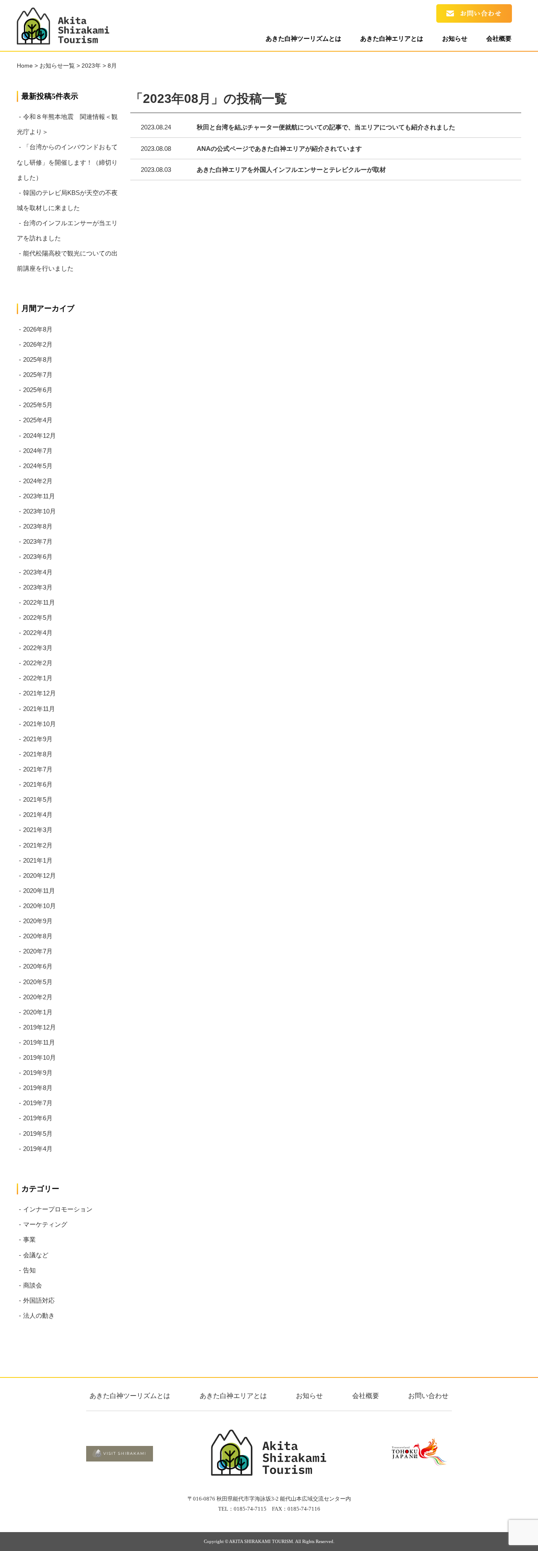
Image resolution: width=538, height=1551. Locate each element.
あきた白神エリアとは (391, 38)
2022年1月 (38, 678)
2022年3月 (38, 647)
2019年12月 (39, 1027)
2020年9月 (38, 920)
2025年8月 (38, 359)
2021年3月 (38, 829)
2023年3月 (38, 587)
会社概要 (499, 38)
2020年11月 (39, 890)
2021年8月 (38, 754)
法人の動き (39, 1315)
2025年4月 (38, 420)
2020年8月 (38, 936)
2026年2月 (38, 344)
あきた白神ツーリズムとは (303, 38)
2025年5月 (38, 404)
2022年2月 (38, 662)
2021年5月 (38, 799)
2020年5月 (38, 981)
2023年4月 (38, 572)
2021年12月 (39, 693)
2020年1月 (38, 1012)
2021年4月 (38, 814)
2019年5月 (38, 1133)
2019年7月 (38, 1102)
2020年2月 (38, 997)
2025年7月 (38, 374)
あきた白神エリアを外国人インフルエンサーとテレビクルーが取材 (291, 169)
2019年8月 (38, 1087)
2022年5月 (38, 617)
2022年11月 (39, 602)
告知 (29, 1270)
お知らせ (454, 38)
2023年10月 (39, 511)
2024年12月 (39, 435)
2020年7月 (38, 951)
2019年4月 (38, 1148)
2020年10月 (39, 905)
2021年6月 (38, 784)
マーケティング (45, 1224)
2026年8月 (38, 329)
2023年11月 (39, 496)
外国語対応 (39, 1300)
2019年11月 (39, 1042)
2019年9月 (38, 1072)
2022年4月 (38, 632)
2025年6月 (38, 389)
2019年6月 (38, 1118)
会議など (35, 1255)
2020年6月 (38, 966)
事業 (29, 1239)
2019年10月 (39, 1057)
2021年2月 (38, 845)
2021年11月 (39, 708)
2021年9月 (38, 739)
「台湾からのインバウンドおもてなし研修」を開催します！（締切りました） (67, 162)
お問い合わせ (428, 1395)
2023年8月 (38, 526)
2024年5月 (38, 465)
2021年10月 (39, 723)
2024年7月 (38, 450)
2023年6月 (38, 556)
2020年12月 (39, 875)
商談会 (32, 1285)
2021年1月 (38, 860)
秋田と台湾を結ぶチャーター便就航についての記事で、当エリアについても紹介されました (326, 127)
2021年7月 (38, 769)
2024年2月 (38, 481)
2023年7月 (38, 541)
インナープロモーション (57, 1209)
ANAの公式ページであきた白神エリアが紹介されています (279, 148)
